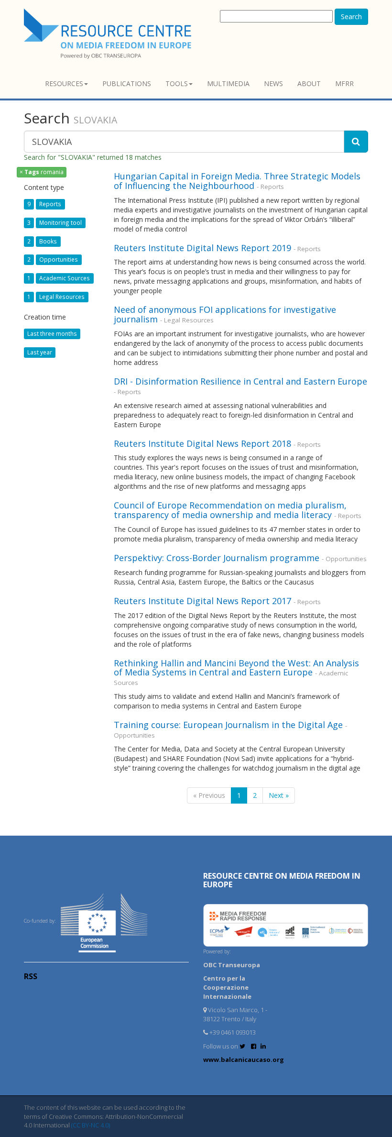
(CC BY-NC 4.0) (90, 1125)
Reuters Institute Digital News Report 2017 (202, 601)
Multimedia (228, 83)
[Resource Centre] (109, 34)
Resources (64, 83)
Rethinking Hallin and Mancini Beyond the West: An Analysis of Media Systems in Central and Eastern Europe (236, 667)
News (273, 83)
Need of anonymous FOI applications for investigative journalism (225, 314)
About (309, 83)
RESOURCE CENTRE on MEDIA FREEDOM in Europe (281, 880)
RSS (30, 976)
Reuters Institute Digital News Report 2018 (202, 443)
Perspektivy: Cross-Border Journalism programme (216, 557)
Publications (126, 83)
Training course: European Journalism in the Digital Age (228, 724)
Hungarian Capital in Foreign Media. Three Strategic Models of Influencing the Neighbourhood (237, 180)
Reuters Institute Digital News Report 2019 (202, 248)
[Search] (356, 142)
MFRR (344, 83)
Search (351, 16)
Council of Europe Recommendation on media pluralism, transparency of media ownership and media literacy (230, 509)
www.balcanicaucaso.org (243, 1059)
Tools (176, 83)
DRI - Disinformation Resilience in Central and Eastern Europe (240, 381)
